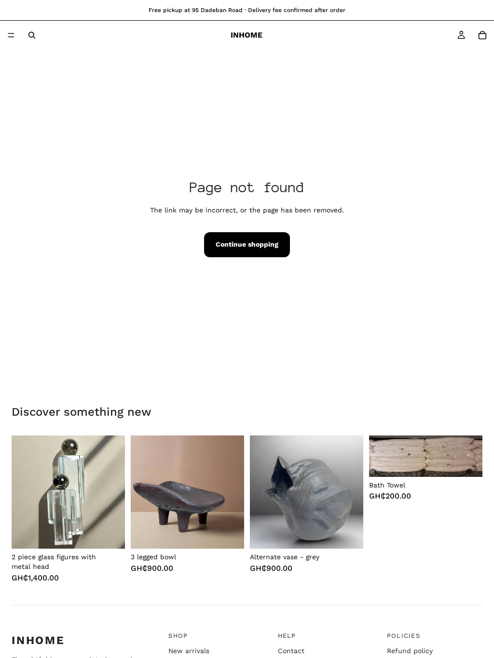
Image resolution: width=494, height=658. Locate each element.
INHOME (38, 640)
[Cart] (482, 35)
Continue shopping (247, 244)
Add (118, 531)
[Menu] (11, 35)
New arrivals (188, 651)
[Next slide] (352, 492)
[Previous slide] (260, 492)
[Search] (31, 35)
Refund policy (410, 651)
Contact (291, 651)
